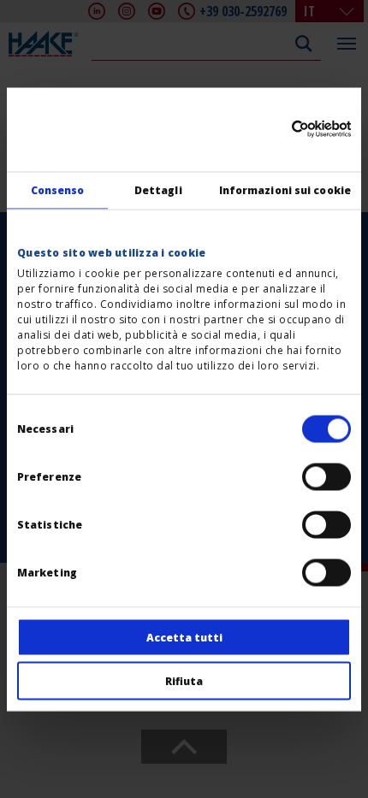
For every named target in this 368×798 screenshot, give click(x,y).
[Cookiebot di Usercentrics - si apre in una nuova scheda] (276, 129)
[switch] (326, 476)
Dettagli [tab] (158, 189)
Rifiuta (184, 680)
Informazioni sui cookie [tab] (285, 189)
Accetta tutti (184, 637)
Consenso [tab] (58, 189)
